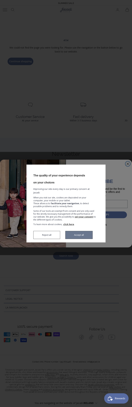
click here (68, 224)
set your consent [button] (84, 216)
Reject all (46, 234)
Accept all (79, 234)
